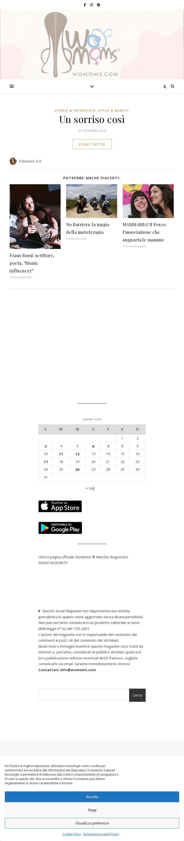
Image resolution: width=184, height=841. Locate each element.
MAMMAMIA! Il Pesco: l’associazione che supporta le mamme (145, 232)
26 (77, 469)
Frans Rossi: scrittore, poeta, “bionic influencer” (32, 263)
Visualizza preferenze (92, 823)
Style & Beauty (113, 111)
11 (61, 453)
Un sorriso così (92, 119)
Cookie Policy (72, 834)
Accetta (92, 797)
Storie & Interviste (75, 111)
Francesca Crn (30, 161)
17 (46, 461)
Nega (92, 810)
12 (77, 453)
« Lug (90, 487)
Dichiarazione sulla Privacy (101, 834)
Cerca (137, 695)
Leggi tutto (92, 144)
